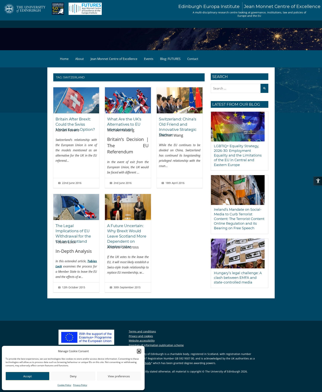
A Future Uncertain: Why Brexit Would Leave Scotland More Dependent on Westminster (126, 236)
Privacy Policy (80, 385)
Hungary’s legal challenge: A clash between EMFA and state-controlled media (238, 277)
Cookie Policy (64, 385)
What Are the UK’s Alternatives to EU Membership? (124, 124)
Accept (27, 376)
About (79, 59)
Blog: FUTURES (170, 59)
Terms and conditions (142, 331)
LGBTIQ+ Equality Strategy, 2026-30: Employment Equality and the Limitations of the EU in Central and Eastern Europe (238, 155)
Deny (73, 376)
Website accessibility (142, 340)
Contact (192, 59)
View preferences (119, 376)
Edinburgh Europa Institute (249, 6)
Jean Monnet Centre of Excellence (114, 59)
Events (148, 59)
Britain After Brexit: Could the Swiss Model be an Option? (75, 124)
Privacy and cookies (141, 336)
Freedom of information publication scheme (156, 345)
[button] (139, 351)
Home (64, 59)
